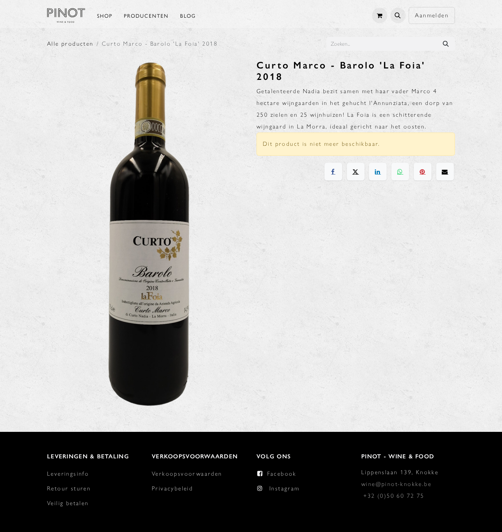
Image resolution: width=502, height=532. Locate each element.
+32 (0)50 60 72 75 (393, 495)
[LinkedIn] (378, 171)
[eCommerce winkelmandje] (379, 15)
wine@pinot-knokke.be (396, 483)
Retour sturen (69, 488)
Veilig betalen (68, 503)
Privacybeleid (172, 488)
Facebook (282, 473)
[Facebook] (333, 171)
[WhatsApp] (400, 171)
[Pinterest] (422, 171)
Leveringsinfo (68, 473)
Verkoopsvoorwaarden (187, 473)
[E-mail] (445, 171)
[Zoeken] (446, 44)
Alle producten (70, 43)
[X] (356, 171)
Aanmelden (432, 15)
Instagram (284, 488)
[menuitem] (104, 15)
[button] (398, 15)
